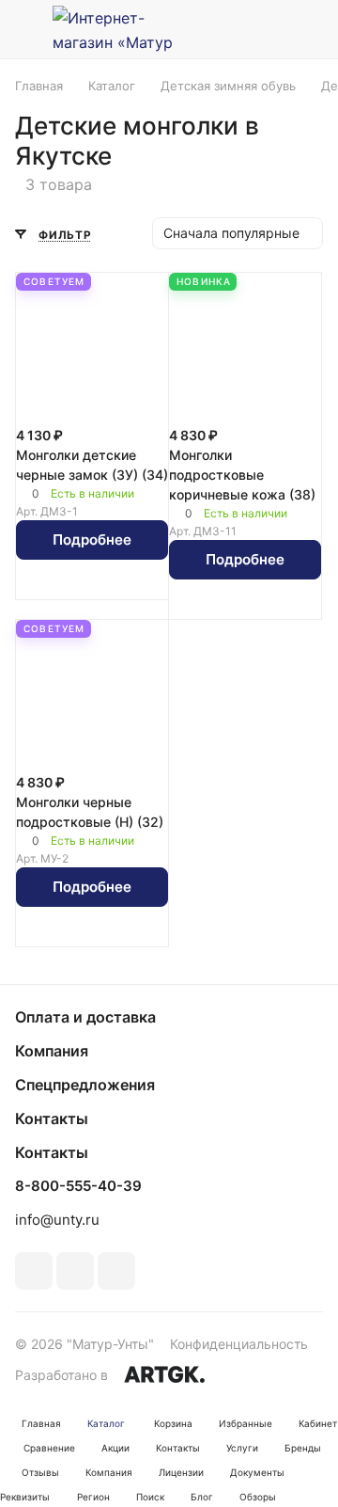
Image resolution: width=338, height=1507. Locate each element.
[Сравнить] (113, 583)
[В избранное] (72, 583)
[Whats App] (116, 1271)
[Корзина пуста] (308, 29)
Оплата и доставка (85, 1016)
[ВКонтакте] (34, 1271)
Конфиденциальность (239, 1344)
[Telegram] (75, 1271)
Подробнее (92, 539)
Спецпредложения (85, 1084)
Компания (51, 1050)
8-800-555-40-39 (78, 1186)
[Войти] (265, 29)
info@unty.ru (57, 1220)
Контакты (51, 1118)
